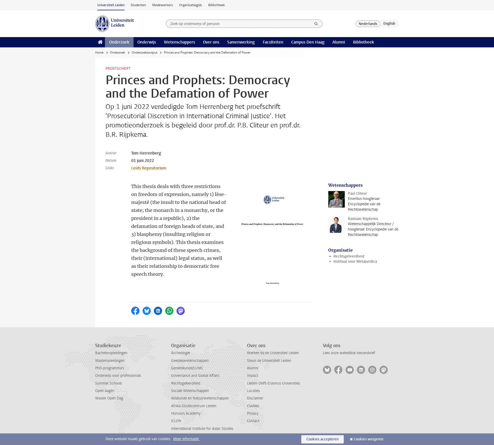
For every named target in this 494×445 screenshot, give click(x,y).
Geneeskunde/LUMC (187, 368)
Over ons (211, 42)
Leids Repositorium (148, 168)
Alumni (338, 42)
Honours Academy (185, 413)
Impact (252, 375)
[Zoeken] (316, 24)
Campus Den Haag (307, 42)
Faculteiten (273, 42)
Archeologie (180, 352)
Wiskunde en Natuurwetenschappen (200, 398)
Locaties (253, 390)
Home (99, 52)
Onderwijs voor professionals (118, 375)
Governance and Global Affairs (195, 375)
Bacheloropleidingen (111, 352)
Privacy (252, 413)
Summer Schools (108, 383)
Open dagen (104, 390)
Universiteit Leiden (111, 5)
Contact (253, 420)
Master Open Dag (109, 398)
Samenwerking (241, 42)
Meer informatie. (186, 439)
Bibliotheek (216, 5)
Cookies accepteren (322, 439)
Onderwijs (146, 42)
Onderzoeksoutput (144, 52)
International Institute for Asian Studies (202, 428)
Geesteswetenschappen (190, 360)
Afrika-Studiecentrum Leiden (193, 406)
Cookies (253, 406)
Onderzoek (119, 42)
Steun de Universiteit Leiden (269, 360)
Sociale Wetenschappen (190, 390)
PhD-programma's (109, 368)
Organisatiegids (190, 5)
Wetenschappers (179, 42)
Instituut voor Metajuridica (355, 261)
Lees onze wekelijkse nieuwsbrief (349, 352)
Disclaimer (255, 398)
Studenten (138, 5)
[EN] (389, 24)
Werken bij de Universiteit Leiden (273, 352)
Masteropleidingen (110, 360)
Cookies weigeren (368, 439)
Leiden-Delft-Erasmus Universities (273, 383)
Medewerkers (162, 5)
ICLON (176, 420)
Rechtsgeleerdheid (348, 256)
